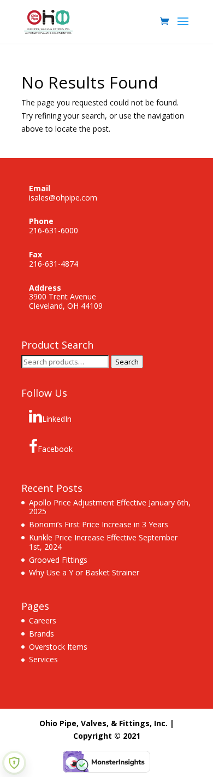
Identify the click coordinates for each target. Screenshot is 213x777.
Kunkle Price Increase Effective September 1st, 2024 (103, 542)
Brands (41, 633)
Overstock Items (58, 646)
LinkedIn (57, 419)
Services (43, 659)
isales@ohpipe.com (63, 197)
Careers (42, 620)
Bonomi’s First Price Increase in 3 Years (98, 524)
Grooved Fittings (58, 560)
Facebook (55, 449)
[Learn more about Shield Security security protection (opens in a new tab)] (14, 763)
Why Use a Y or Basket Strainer (84, 572)
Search (127, 362)
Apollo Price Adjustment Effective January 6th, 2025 (110, 507)
